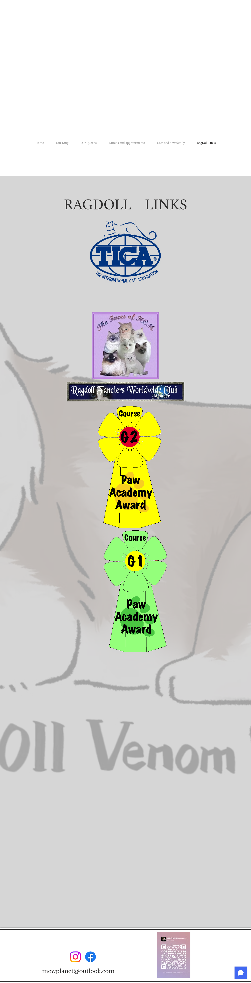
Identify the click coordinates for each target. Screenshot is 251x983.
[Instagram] (75, 957)
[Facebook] (90, 957)
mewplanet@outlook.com (78, 971)
